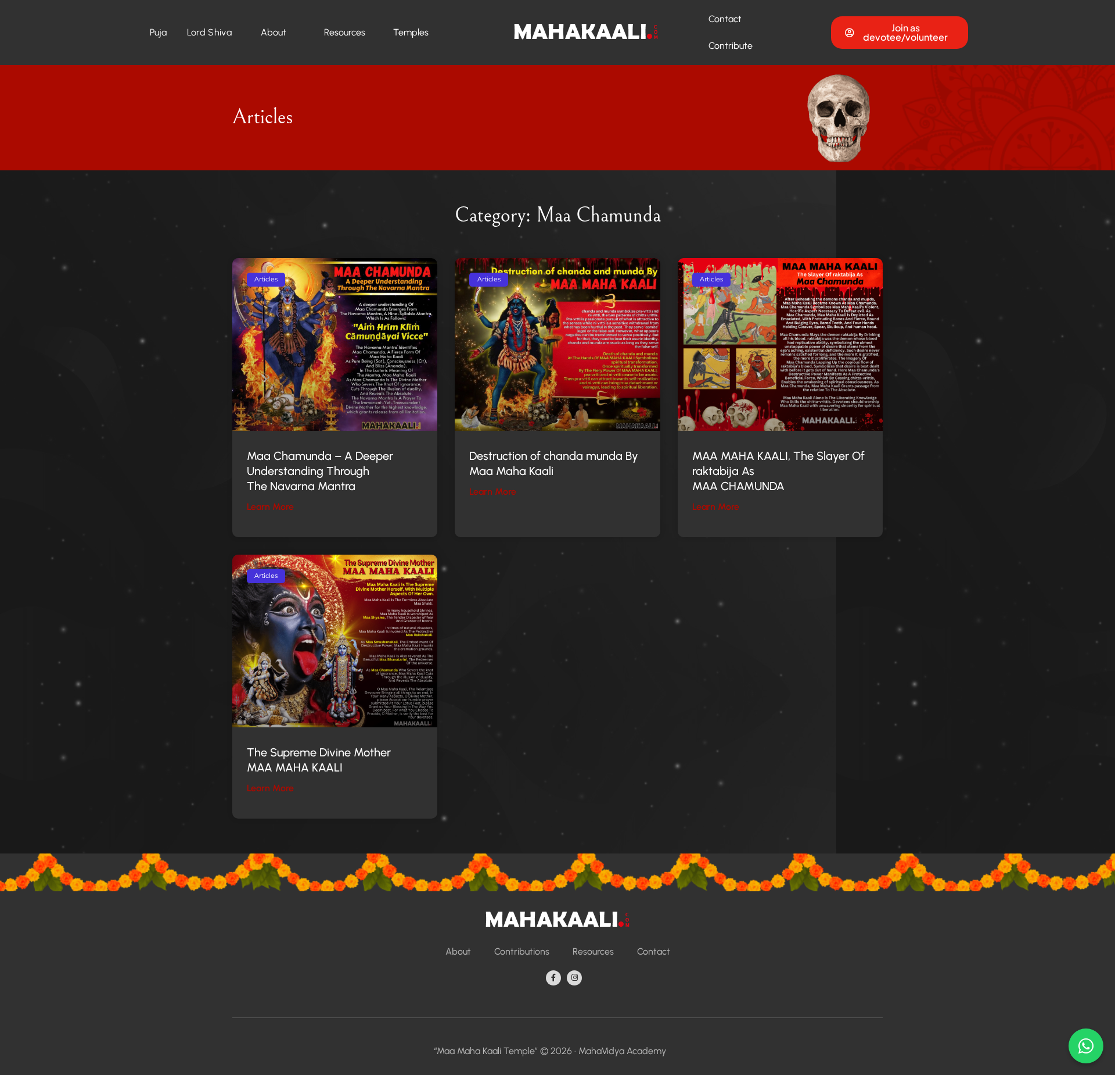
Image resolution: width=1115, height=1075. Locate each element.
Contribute (730, 45)
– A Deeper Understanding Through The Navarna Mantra (320, 471)
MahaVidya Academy (622, 1050)
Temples (411, 32)
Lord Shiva (209, 32)
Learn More (270, 506)
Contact (725, 18)
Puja (158, 32)
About (273, 32)
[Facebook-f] (553, 977)
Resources (344, 32)
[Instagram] (574, 977)
